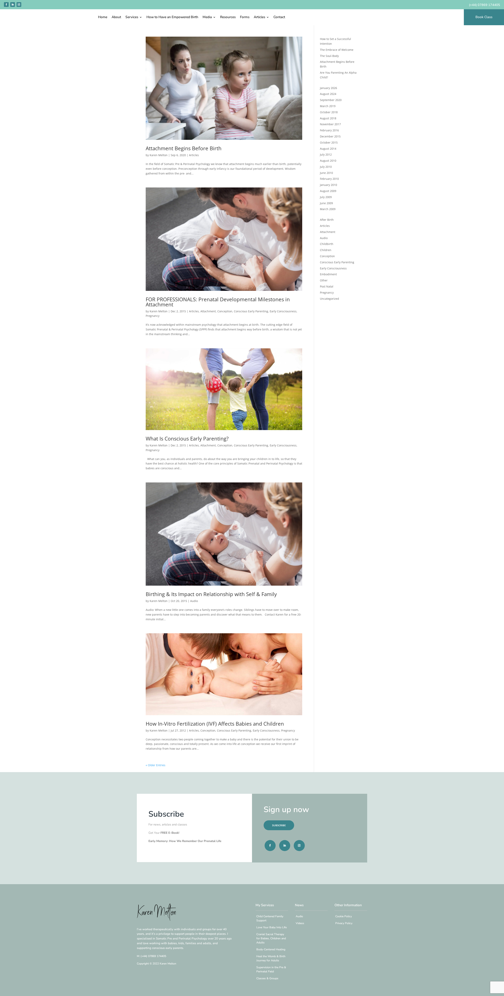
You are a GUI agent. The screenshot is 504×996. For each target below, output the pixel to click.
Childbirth (326, 244)
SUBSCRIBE (279, 825)
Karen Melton (159, 155)
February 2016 (329, 130)
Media (207, 17)
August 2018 (328, 118)
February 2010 (329, 179)
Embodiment (328, 274)
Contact (279, 17)
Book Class (483, 17)
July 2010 (326, 167)
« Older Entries (155, 765)
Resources (228, 17)
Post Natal (326, 286)
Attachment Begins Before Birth (183, 148)
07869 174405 (153, 956)
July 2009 (326, 197)
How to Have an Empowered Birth (172, 17)
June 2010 (326, 173)
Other (324, 280)
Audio (194, 601)
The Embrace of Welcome (336, 50)
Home (102, 17)
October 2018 (329, 112)
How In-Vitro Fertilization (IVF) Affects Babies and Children (215, 723)
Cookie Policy (343, 916)
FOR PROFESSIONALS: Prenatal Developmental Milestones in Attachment (218, 302)
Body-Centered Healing (270, 949)
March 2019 (327, 106)
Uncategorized (329, 298)
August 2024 (328, 94)
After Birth (327, 220)
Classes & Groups (267, 978)
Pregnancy (152, 316)
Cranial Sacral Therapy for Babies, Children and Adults (271, 938)
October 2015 (329, 142)
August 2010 (328, 160)
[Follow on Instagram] (19, 4)
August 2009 (328, 191)
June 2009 (326, 203)
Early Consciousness (283, 311)
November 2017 (330, 124)
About (116, 17)
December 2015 (330, 136)
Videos (300, 923)
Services (131, 17)
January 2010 (328, 185)
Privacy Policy (343, 923)
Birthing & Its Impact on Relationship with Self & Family (211, 594)
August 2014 (328, 148)
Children (325, 250)
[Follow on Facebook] (6, 4)
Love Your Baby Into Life (271, 927)
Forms (244, 17)
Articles (259, 17)
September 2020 (331, 100)
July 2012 (326, 154)
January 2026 (328, 88)
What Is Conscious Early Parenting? (187, 438)
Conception (224, 311)
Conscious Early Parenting (251, 311)
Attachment (208, 311)
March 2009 (327, 209)
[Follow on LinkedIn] (12, 4)
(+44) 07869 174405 (484, 5)
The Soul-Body (329, 56)
